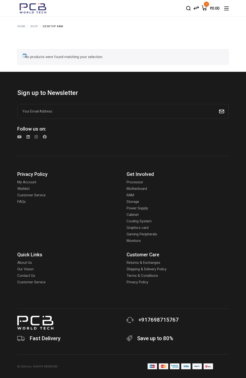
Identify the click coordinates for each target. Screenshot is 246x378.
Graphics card (137, 227)
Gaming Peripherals (142, 234)
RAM (130, 195)
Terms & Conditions (142, 275)
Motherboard (137, 188)
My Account (26, 182)
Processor (135, 182)
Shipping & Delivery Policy (146, 269)
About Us (24, 262)
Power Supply (137, 208)
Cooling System (139, 221)
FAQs (21, 201)
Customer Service (31, 195)
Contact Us (26, 275)
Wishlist (23, 188)
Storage (133, 201)
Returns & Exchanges (143, 262)
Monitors (134, 241)
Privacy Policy (137, 282)
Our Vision (25, 269)
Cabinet (133, 214)
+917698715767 (158, 320)
